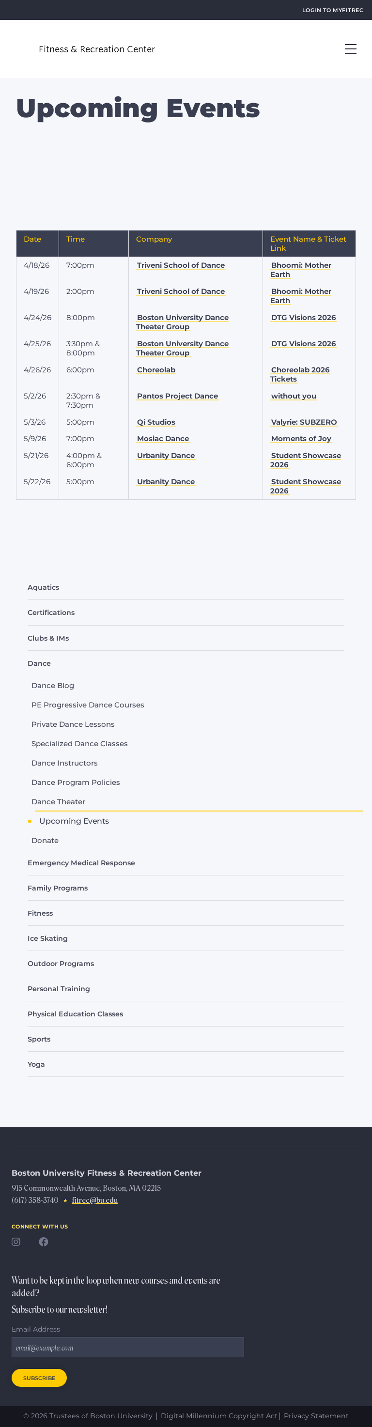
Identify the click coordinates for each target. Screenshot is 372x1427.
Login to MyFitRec (332, 9)
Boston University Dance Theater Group (182, 322)
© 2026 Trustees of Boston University (88, 1416)
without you (293, 395)
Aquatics (43, 587)
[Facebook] (48, 1245)
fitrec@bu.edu (95, 1200)
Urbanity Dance (166, 455)
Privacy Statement (316, 1416)
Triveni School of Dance (181, 265)
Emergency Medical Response (81, 863)
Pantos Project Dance (177, 395)
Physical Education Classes (75, 1014)
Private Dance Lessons (73, 724)
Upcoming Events (74, 821)
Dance (39, 663)
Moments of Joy (301, 438)
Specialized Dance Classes (79, 743)
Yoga (36, 1064)
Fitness (40, 913)
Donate (45, 840)
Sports (39, 1039)
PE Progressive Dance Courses (87, 704)
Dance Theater (58, 801)
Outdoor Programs (61, 963)
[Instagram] (21, 1245)
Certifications (51, 612)
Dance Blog (52, 685)
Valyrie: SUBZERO (304, 422)
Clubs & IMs (48, 638)
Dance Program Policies (75, 782)
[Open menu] (350, 49)
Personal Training (59, 988)
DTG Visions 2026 (303, 317)
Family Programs (58, 888)
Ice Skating (48, 938)
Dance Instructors (64, 762)
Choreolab (156, 369)
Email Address (36, 1329)
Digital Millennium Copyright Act (219, 1416)
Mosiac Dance (163, 438)
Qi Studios (156, 422)
